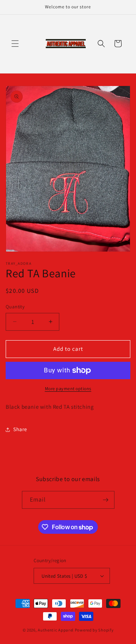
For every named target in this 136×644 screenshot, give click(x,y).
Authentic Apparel (56, 630)
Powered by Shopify (94, 630)
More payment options (68, 388)
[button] (15, 43)
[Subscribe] (105, 500)
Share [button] (20, 429)
